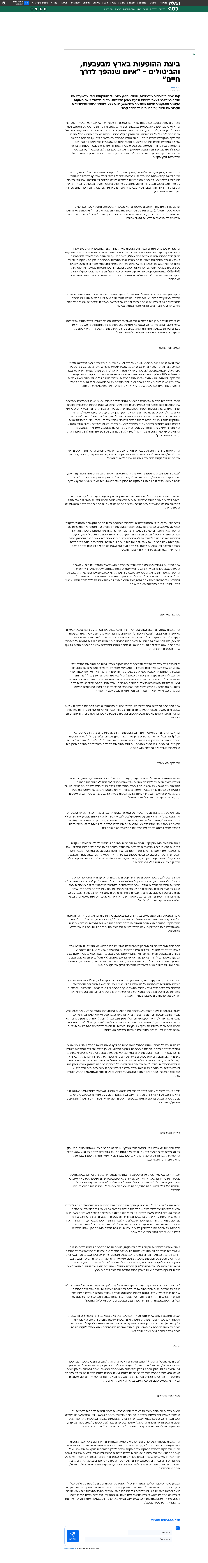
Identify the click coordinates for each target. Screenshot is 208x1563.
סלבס (122, 3)
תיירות (86, 3)
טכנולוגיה (75, 3)
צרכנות (153, 9)
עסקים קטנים (129, 9)
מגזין (139, 9)
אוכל (106, 3)
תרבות (132, 3)
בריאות (96, 3)
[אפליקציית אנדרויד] (45, 9)
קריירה (118, 9)
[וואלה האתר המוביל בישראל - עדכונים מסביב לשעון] (174, 3)
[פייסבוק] (32, 9)
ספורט (153, 3)
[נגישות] (4, 3)
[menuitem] (161, 3)
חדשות (163, 3)
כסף (114, 3)
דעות (145, 9)
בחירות (142, 3)
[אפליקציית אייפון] (40, 9)
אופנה (64, 3)
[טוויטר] (36, 9)
